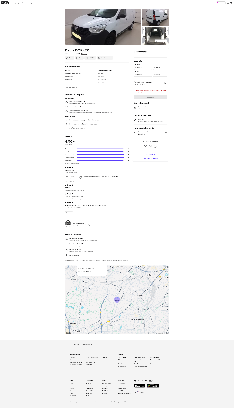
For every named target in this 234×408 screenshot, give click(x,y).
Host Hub (120, 390)
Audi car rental (122, 357)
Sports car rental (90, 362)
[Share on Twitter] (145, 147)
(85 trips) (84, 54)
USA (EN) (88, 383)
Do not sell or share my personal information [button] (118, 402)
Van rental (104, 359)
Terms (82, 402)
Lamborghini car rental (140, 357)
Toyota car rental (155, 359)
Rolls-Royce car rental (140, 366)
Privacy (88, 402)
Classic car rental (74, 359)
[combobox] (25, 3)
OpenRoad (73, 395)
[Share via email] (150, 147)
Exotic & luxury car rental (93, 357)
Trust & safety (106, 390)
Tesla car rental (154, 357)
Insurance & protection (124, 393)
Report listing (151, 154)
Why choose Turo (107, 383)
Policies (72, 388)
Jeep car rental (122, 366)
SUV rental (89, 364)
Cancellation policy (151, 158)
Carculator (121, 386)
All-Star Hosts (122, 388)
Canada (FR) (89, 390)
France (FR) (89, 393)
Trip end (136, 71)
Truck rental (105, 357)
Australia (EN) (89, 386)
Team (71, 386)
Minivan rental (89, 359)
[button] (25, 3)
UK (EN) (88, 395)
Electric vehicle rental (76, 364)
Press (71, 393)
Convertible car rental (76, 362)
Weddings (104, 386)
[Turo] (5, 3)
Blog (150, 380)
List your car (121, 383)
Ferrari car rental (122, 363)
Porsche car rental (139, 363)
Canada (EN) (89, 388)
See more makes (155, 363)
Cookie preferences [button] (98, 402)
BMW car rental (122, 359)
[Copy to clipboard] (155, 147)
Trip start (137, 64)
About (71, 383)
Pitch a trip (105, 388)
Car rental (77, 344)
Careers (72, 390)
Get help (104, 393)
